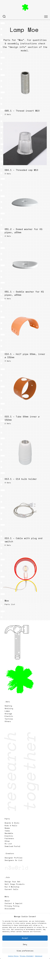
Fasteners (9, 838)
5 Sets (8, 298)
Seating (8, 706)
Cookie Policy (13, 956)
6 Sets (8, 545)
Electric (9, 716)
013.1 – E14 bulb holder (21, 479)
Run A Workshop (12, 887)
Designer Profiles (13, 857)
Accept (25, 938)
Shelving (9, 708)
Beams (7, 828)
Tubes (7, 830)
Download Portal (12, 846)
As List (8, 843)
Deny (25, 944)
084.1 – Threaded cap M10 (21, 170)
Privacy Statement (27, 956)
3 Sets (8, 114)
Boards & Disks (12, 823)
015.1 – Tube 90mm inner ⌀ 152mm (22, 418)
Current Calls (11, 889)
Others (8, 721)
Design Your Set (12, 881)
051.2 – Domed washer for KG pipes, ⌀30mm (23, 231)
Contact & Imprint (13, 903)
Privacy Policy (12, 906)
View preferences (25, 950)
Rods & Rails (11, 825)
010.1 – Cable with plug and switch (23, 540)
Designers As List (13, 860)
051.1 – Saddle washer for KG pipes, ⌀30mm (24, 293)
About (7, 900)
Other (7, 841)
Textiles (9, 719)
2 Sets (8, 423)
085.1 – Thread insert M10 (22, 110)
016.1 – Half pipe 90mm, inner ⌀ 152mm (25, 355)
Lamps (7, 711)
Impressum (38, 956)
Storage (8, 713)
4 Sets (8, 236)
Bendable (9, 833)
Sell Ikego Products (15, 884)
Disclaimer (10, 908)
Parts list (10, 604)
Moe (7, 600)
